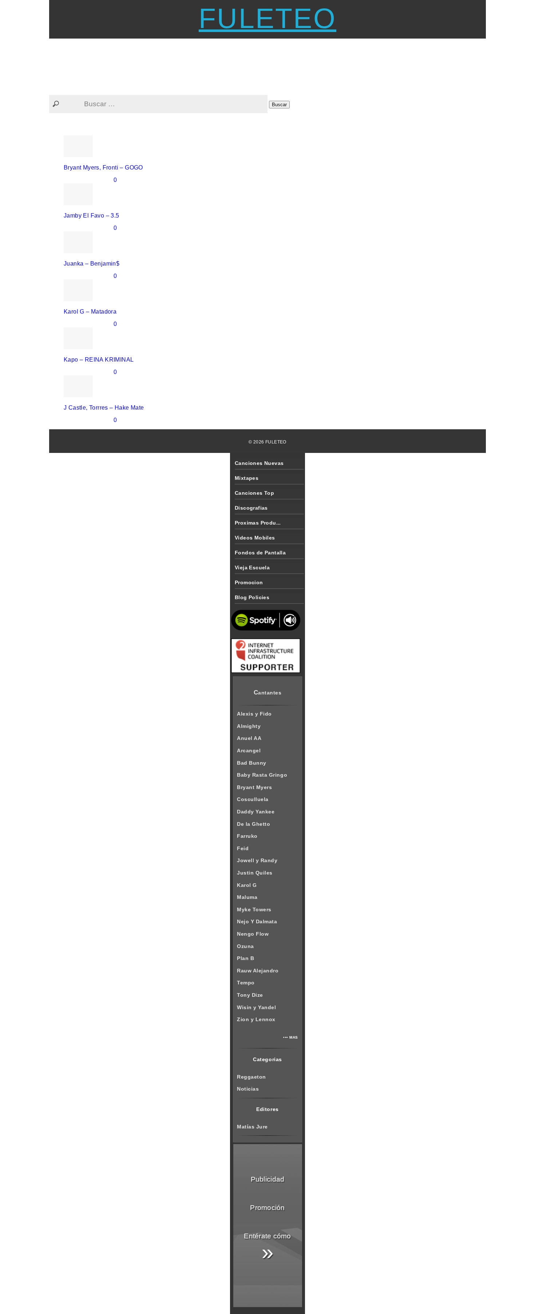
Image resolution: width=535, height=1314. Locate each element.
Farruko (247, 836)
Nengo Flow (253, 934)
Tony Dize (250, 995)
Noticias (248, 1089)
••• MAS (290, 1037)
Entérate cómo (267, 1248)
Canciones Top (254, 493)
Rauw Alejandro (257, 970)
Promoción (267, 1207)
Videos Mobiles (255, 538)
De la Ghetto (253, 824)
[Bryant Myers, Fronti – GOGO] (78, 155)
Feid (243, 848)
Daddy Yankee (255, 812)
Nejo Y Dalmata (257, 921)
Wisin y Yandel (256, 1007)
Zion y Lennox (256, 1019)
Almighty (249, 726)
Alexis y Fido (254, 714)
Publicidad (268, 1179)
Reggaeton (251, 1077)
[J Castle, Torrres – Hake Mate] (78, 395)
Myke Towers (254, 909)
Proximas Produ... (258, 523)
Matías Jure (252, 1127)
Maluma (247, 897)
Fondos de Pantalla (260, 553)
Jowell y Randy (257, 860)
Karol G (247, 885)
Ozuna (245, 946)
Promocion (249, 582)
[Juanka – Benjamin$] (78, 251)
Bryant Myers (254, 787)
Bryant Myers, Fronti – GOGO (103, 167)
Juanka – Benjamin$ (91, 263)
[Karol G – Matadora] (78, 299)
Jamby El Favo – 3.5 (91, 215)
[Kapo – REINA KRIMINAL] (78, 347)
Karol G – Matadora (90, 311)
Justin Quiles (255, 873)
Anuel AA (249, 738)
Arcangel (249, 750)
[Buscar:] (159, 104)
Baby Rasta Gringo (262, 775)
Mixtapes (246, 478)
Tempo (246, 983)
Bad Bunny (251, 763)
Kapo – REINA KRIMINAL (99, 360)
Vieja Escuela (252, 567)
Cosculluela (253, 799)
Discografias (251, 508)
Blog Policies (252, 597)
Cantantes (268, 693)
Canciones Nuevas (259, 463)
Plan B (245, 958)
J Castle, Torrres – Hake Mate (104, 408)
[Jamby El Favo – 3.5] (78, 203)
